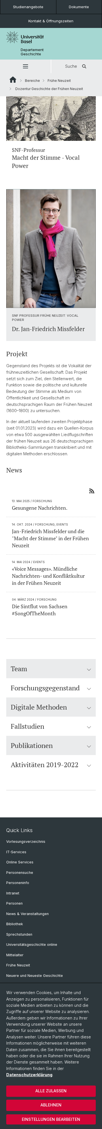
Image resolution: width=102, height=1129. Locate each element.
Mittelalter (15, 955)
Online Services (19, 862)
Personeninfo (17, 883)
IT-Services (16, 852)
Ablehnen (51, 1104)
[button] (25, 66)
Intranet (12, 893)
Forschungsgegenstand (45, 688)
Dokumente (79, 7)
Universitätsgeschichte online (31, 944)
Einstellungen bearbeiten (51, 1119)
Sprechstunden (19, 934)
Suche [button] (71, 66)
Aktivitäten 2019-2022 (44, 765)
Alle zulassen (51, 1090)
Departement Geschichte (32, 52)
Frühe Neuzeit (59, 80)
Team (19, 669)
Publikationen (32, 745)
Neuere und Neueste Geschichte (34, 975)
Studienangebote (28, 7)
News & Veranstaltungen (27, 914)
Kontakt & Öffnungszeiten (50, 21)
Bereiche (32, 80)
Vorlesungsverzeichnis (25, 841)
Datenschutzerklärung (29, 1074)
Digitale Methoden (39, 707)
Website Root (13, 79)
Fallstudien (27, 726)
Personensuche (19, 872)
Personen (14, 903)
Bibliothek (14, 924)
